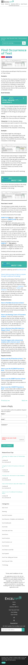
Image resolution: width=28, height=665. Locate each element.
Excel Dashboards (6, 523)
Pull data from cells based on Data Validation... (13, 475)
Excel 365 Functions (7, 515)
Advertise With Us (15, 4)
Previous (4, 400)
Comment (4, 424)
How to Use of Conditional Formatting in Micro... (12, 492)
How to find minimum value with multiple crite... (14, 483)
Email (3, 419)
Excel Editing (14, 612)
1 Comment (5, 471)
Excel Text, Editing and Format (9, 557)
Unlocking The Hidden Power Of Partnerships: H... (13, 457)
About (14, 604)
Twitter (18, 288)
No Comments (6, 462)
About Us (7, 4)
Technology (5, 565)
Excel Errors (5, 534)
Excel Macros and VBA (7, 549)
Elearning (4, 511)
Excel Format (14, 614)
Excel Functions (6, 538)
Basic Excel (5, 507)
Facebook (21, 286)
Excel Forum (24, 4)
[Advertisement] (14, 21)
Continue (4, 460)
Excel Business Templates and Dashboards (13, 519)
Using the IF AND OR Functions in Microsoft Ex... (13, 466)
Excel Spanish (5, 553)
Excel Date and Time (7, 530)
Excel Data (4, 526)
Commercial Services (14, 5)
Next (23, 400)
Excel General (5, 546)
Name (3, 414)
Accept (3, 662)
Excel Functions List (7, 542)
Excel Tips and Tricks (7, 561)
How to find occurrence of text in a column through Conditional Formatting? (13, 275)
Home (2, 4)
